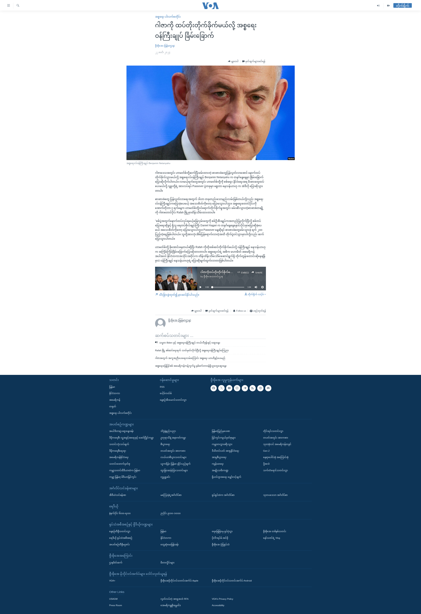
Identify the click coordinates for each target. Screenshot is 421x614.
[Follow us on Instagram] (237, 388)
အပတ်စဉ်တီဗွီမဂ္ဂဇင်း (119, 544)
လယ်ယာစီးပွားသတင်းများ (173, 457)
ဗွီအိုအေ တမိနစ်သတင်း (274, 531)
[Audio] (378, 5)
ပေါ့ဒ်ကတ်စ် (166, 393)
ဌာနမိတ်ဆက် (115, 562)
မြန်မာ (112, 387)
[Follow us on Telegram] (245, 388)
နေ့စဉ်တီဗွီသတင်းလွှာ (119, 531)
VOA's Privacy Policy (222, 599)
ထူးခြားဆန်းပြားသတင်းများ (174, 470)
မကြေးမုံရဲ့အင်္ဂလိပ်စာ (171, 495)
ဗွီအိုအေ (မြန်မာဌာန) (165, 45)
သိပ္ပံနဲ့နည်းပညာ (168, 431)
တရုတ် (112, 406)
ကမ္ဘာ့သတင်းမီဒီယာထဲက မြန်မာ (124, 470)
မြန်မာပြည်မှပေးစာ (221, 431)
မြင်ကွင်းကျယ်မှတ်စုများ (224, 437)
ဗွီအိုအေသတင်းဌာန (213, 276)
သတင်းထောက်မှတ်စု (119, 463)
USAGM (113, 599)
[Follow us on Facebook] (213, 388)
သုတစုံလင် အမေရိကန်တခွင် (277, 444)
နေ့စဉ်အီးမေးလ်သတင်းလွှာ (173, 400)
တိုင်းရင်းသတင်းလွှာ (273, 431)
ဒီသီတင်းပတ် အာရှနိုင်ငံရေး (225, 450)
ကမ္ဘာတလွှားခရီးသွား (222, 444)
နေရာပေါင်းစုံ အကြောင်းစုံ (275, 457)
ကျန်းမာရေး (218, 463)
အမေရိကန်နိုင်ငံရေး (119, 457)
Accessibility (218, 605)
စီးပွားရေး (165, 444)
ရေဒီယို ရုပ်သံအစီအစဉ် (120, 538)
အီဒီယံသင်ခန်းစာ (117, 495)
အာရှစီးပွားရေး (219, 457)
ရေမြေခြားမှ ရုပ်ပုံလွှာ (222, 531)
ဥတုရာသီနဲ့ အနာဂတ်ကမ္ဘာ (173, 437)
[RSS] (252, 388)
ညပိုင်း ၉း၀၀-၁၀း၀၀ (171, 513)
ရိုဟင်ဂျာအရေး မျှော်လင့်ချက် (226, 477)
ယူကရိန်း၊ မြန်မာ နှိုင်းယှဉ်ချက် (176, 463)
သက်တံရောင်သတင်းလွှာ (275, 470)
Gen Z (266, 450)
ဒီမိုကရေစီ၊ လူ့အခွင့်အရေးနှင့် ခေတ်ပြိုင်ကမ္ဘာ (131, 437)
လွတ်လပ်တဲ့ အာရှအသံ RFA (174, 599)
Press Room (115, 605)
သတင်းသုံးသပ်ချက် (119, 444)
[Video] (388, 5)
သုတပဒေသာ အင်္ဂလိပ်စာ (275, 495)
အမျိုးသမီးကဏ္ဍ (220, 470)
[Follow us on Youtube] (229, 388)
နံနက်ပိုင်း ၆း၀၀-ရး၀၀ (120, 513)
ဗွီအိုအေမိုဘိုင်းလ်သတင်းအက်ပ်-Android (232, 580)
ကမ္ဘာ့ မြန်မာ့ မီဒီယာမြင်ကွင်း (122, 477)
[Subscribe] (268, 388)
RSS (162, 387)
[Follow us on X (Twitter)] (221, 388)
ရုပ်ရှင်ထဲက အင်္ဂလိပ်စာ (223, 495)
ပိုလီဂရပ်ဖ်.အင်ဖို (220, 538)
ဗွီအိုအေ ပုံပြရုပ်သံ (221, 544)
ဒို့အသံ (266, 463)
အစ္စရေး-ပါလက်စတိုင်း (168, 16)
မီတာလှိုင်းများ (167, 562)
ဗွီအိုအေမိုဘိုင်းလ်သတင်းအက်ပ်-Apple (179, 580)
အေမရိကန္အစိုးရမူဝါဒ (171, 605)
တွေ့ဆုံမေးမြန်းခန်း (170, 544)
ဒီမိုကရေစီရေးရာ (117, 450)
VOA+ (112, 580)
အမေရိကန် (114, 400)
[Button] (233, 61)
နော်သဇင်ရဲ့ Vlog (271, 538)
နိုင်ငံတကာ (114, 393)
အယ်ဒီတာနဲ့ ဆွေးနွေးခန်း (121, 431)
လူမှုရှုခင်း (165, 477)
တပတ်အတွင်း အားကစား (173, 450)
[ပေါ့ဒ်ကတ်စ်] (260, 388)
